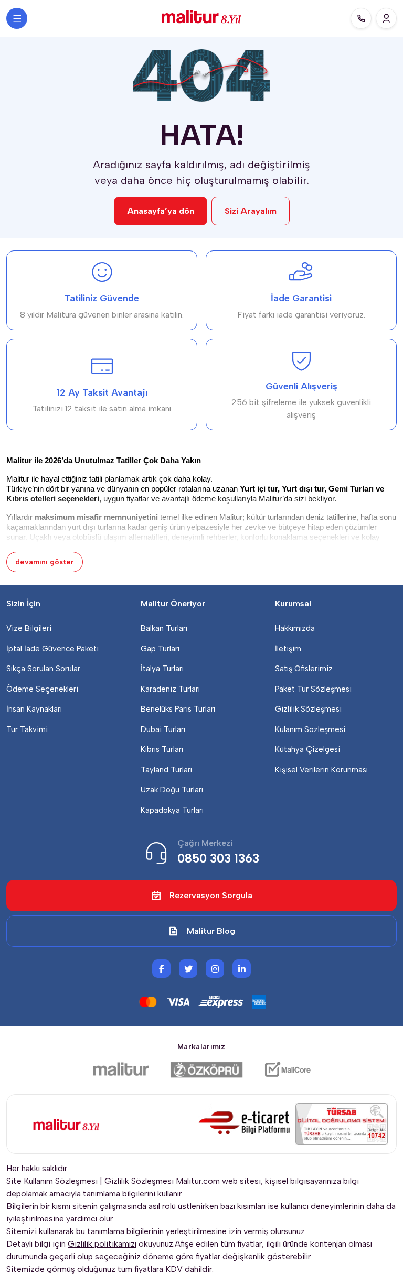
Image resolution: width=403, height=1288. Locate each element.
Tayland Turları (166, 769)
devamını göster (44, 562)
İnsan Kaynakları (34, 709)
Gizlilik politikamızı (102, 1244)
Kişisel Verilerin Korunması (321, 769)
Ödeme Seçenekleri (42, 689)
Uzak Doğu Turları (172, 789)
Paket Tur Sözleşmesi (313, 689)
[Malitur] (121, 1069)
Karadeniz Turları (170, 689)
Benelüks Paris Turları (178, 709)
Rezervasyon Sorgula (210, 895)
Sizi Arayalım (251, 211)
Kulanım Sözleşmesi (310, 729)
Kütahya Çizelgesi (307, 749)
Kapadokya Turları (172, 810)
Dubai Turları (163, 729)
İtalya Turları (162, 668)
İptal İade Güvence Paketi (52, 648)
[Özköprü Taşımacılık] (207, 1069)
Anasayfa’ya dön (160, 211)
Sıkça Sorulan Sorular (43, 668)
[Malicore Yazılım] (287, 1069)
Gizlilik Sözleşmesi (308, 709)
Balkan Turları (164, 628)
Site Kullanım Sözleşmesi (52, 1181)
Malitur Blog (211, 931)
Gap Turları (160, 648)
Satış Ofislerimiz (304, 668)
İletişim (288, 648)
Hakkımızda (295, 628)
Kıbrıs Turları (162, 749)
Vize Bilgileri (28, 628)
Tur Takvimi (27, 729)
